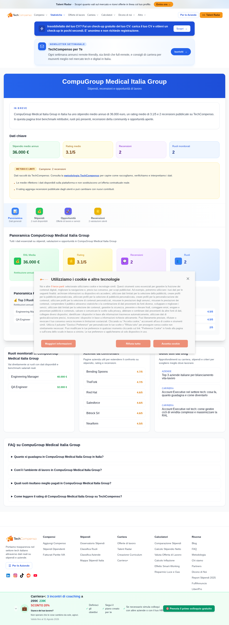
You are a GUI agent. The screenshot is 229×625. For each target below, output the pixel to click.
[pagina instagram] (15, 575)
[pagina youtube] (35, 575)
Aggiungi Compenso (54, 543)
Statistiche (56, 15)
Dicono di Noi (199, 571)
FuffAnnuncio (199, 583)
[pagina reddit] (28, 575)
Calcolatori (106, 15)
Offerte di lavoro (76, 15)
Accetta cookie (171, 343)
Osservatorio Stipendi (92, 543)
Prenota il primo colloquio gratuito (189, 608)
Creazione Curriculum (129, 554)
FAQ (194, 549)
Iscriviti (180, 51)
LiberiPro (197, 589)
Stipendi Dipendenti (54, 549)
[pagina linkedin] (8, 575)
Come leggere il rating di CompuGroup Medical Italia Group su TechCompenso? (68, 496)
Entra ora (163, 4)
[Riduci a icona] (16, 608)
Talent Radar (213, 15)
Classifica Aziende (90, 554)
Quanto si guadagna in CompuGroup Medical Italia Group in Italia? (59, 456)
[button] (187, 278)
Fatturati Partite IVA (54, 554)
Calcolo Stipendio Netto (168, 549)
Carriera (91, 15)
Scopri (181, 28)
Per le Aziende (188, 15)
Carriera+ (122, 560)
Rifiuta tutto (133, 343)
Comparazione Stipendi (168, 543)
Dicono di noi (125, 15)
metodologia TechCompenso (81, 175)
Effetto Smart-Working (167, 566)
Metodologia (199, 554)
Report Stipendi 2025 (204, 577)
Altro (140, 15)
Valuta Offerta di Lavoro (168, 554)
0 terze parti (57, 286)
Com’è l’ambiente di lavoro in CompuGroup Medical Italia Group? (58, 470)
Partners (196, 566)
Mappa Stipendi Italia (92, 560)
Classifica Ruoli (88, 549)
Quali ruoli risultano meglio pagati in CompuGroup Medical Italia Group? (62, 483)
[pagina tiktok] (22, 575)
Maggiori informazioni (58, 343)
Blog (194, 543)
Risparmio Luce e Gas (167, 571)
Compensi (39, 15)
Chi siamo (197, 560)
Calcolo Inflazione (165, 560)
